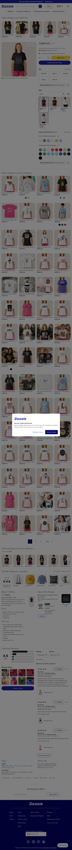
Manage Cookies (38, 432)
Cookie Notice (36, 425)
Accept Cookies (51, 432)
